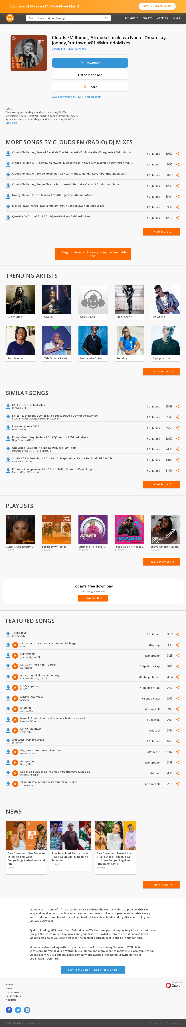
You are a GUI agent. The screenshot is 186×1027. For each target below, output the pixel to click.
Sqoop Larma (161, 358)
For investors (13, 996)
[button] (90, 87)
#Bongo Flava (151, 698)
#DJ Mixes (154, 153)
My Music (131, 18)
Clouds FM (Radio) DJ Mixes (69, 48)
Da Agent (159, 317)
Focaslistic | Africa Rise (129, 546)
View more (11, 122)
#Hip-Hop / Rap (150, 666)
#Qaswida (154, 720)
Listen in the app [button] (90, 75)
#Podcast (154, 752)
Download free (93, 598)
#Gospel (155, 730)
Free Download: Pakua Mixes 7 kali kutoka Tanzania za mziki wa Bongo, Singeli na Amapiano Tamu (115, 858)
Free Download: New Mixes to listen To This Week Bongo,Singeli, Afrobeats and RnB (26, 858)
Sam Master (15, 358)
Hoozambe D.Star (91, 358)
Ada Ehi (48, 317)
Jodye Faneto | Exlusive (165, 546)
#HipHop (154, 645)
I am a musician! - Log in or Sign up (93, 969)
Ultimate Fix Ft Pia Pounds (93, 546)
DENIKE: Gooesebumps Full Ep (20, 546)
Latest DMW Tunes (54, 546)
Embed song (93, 97)
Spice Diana (87, 317)
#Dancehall (153, 709)
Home (9, 984)
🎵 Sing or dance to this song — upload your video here (93, 254)
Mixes (176, 18)
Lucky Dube (15, 317)
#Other (155, 773)
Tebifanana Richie (55, 358)
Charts (147, 18)
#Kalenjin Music (150, 677)
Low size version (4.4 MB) (67, 97)
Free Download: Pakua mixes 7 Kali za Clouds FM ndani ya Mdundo (70, 857)
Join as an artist (14, 992)
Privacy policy (173, 1023)
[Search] (106, 18)
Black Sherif (124, 317)
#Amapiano (152, 655)
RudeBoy (122, 358)
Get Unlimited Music (157, 6)
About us (11, 999)
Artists (162, 18)
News (9, 988)
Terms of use (155, 1023)
